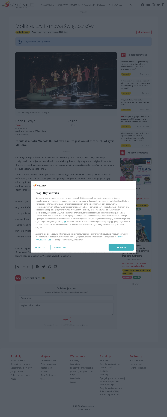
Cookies (51, 239)
